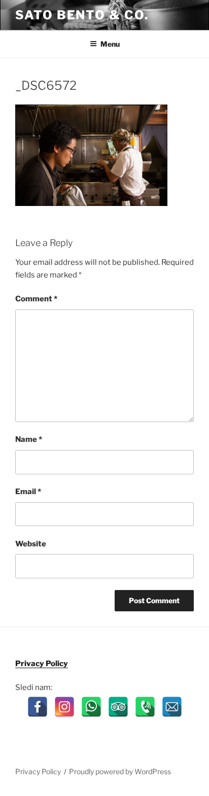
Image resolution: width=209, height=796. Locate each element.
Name (28, 439)
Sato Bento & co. (82, 15)
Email (28, 491)
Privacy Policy (41, 663)
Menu (110, 44)
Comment (36, 298)
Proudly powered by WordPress (120, 771)
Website (30, 543)
